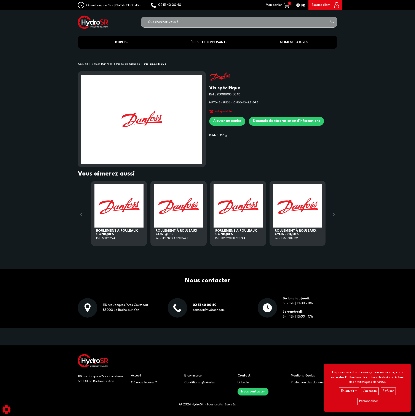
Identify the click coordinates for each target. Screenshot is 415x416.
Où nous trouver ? (144, 382)
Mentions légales (303, 375)
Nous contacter (253, 391)
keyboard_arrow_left (81, 214)
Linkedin (243, 382)
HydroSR (121, 42)
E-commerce (193, 375)
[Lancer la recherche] (332, 22)
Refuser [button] (388, 391)
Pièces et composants (207, 42)
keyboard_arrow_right (333, 214)
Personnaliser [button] (368, 401)
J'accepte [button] (370, 391)
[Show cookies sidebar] (6, 409)
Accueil (136, 375)
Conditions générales (199, 382)
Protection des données (308, 382)
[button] (154, 64)
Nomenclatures (294, 42)
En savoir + (349, 391)
